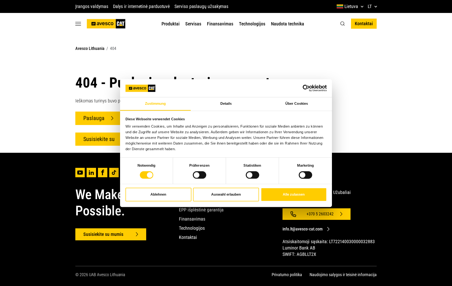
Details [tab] (226, 104)
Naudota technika (287, 23)
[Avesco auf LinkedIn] (91, 172)
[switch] (199, 175)
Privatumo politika (287, 274)
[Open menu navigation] (78, 24)
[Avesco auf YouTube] (80, 172)
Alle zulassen (294, 195)
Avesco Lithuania (90, 48)
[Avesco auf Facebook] (102, 172)
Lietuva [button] (351, 6)
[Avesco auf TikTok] (114, 172)
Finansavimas (220, 23)
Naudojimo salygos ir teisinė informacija (343, 274)
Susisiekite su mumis (104, 234)
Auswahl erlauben (226, 195)
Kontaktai (364, 23)
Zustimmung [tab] (155, 104)
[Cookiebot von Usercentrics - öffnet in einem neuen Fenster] (306, 88)
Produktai (170, 23)
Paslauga (94, 118)
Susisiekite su (99, 139)
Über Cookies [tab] (296, 104)
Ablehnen (158, 195)
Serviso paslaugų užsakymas (201, 6)
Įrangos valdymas (91, 6)
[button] (342, 24)
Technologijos (252, 23)
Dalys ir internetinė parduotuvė (141, 6)
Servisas (193, 23)
